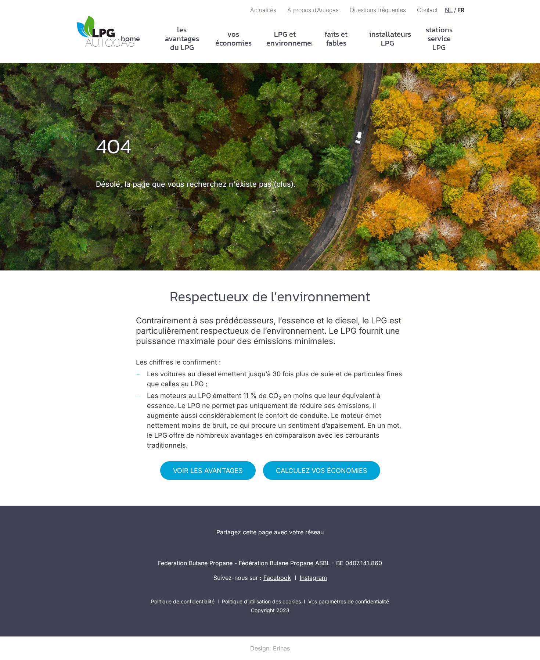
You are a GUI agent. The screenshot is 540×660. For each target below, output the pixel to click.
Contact (427, 10)
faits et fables (336, 39)
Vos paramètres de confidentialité (348, 601)
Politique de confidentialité (183, 601)
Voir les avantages (208, 470)
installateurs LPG (390, 39)
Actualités (263, 10)
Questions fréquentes (378, 10)
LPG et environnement (287, 39)
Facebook (277, 577)
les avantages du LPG (182, 38)
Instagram (313, 577)
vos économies (233, 39)
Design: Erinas (270, 648)
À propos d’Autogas (313, 10)
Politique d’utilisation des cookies (261, 601)
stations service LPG (439, 38)
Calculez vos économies (321, 470)
